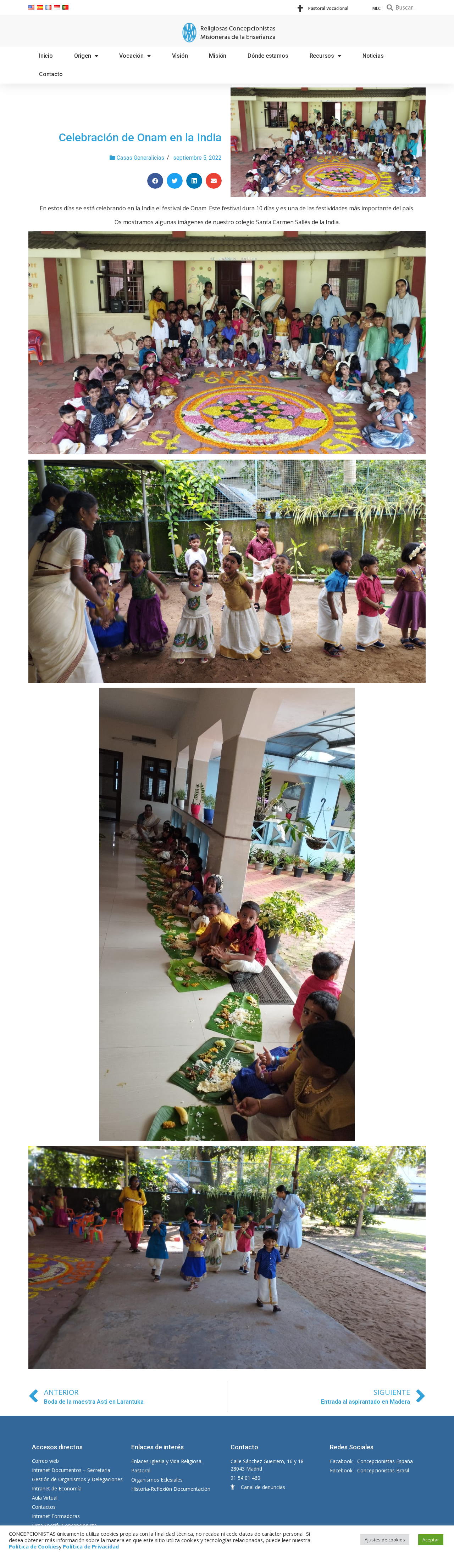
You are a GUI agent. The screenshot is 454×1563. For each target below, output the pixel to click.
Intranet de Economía (57, 1488)
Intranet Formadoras (56, 1516)
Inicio (46, 55)
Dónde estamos (268, 55)
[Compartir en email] (214, 181)
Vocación (131, 55)
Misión (217, 55)
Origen (82, 55)
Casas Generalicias (140, 157)
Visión (180, 55)
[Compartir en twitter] (175, 181)
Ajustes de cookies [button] (385, 1539)
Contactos (44, 1507)
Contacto (50, 74)
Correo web (45, 1460)
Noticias (372, 55)
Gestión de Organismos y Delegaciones (77, 1479)
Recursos (322, 55)
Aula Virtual (44, 1497)
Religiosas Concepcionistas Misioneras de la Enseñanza (238, 33)
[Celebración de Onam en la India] (328, 142)
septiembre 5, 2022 (197, 157)
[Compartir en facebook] (155, 181)
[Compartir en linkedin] (194, 181)
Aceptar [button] (430, 1539)
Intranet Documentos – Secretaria (71, 1470)
